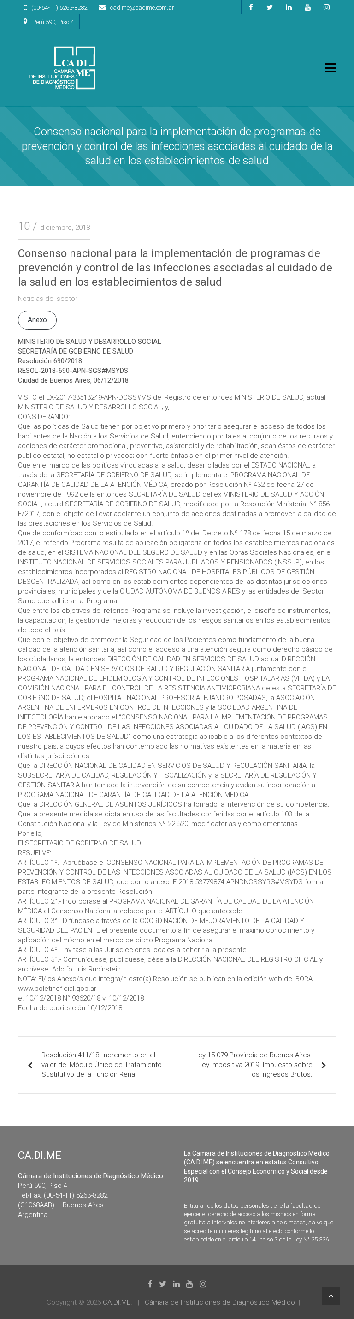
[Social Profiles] (251, 7)
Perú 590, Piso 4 (53, 21)
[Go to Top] (331, 1296)
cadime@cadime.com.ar (142, 7)
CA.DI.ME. (117, 1302)
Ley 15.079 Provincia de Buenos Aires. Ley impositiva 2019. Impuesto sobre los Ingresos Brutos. (254, 1065)
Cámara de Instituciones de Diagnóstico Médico (220, 1302)
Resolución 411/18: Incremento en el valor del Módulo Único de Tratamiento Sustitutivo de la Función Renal (101, 1065)
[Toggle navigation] (330, 67)
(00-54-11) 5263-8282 (59, 7)
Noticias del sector (47, 298)
